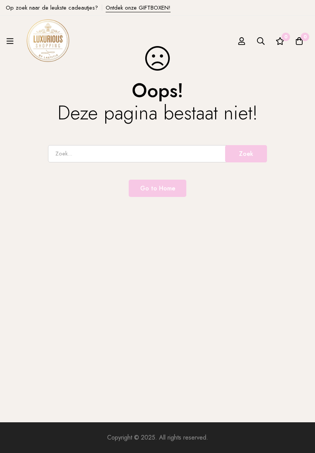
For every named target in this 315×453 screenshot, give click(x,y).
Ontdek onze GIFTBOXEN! (138, 7)
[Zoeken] (260, 41)
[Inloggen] (241, 41)
